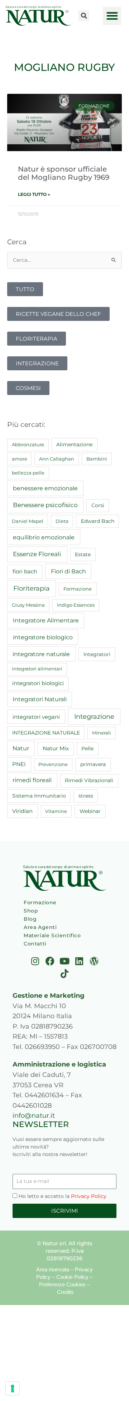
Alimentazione (74, 444)
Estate (83, 554)
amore (19, 459)
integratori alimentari (37, 668)
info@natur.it (34, 1115)
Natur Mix (56, 748)
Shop (31, 911)
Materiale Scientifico (52, 935)
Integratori (96, 654)
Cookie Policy (72, 1277)
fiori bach (25, 571)
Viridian (22, 811)
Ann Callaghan (56, 459)
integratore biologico (43, 637)
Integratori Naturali (40, 699)
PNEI (19, 764)
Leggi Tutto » (34, 194)
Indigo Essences (76, 605)
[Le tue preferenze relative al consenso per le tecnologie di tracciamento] (12, 1388)
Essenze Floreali (37, 554)
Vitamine (56, 811)
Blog (30, 919)
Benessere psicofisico (45, 505)
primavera (93, 764)
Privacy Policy (88, 1196)
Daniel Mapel (27, 521)
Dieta (62, 521)
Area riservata (52, 1269)
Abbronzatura (28, 444)
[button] (83, 15)
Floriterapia (31, 588)
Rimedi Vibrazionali (89, 780)
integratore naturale (41, 654)
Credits (65, 1292)
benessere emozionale (45, 488)
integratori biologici (38, 683)
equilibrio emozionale (44, 537)
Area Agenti (40, 927)
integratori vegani (36, 716)
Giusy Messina (28, 605)
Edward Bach (97, 521)
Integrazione (94, 716)
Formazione (77, 589)
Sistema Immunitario (39, 796)
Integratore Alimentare (46, 620)
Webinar (90, 811)
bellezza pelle (28, 473)
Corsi (97, 505)
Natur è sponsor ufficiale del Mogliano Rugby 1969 (63, 173)
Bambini (96, 459)
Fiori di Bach (68, 571)
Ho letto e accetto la (62, 1196)
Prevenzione (53, 764)
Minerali (101, 733)
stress (85, 796)
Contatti (35, 944)
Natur (21, 748)
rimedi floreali (32, 780)
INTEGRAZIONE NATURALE (46, 733)
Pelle (87, 748)
